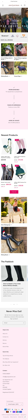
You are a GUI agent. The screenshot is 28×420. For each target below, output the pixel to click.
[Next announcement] (25, 1)
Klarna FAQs (6, 346)
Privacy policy (6, 416)
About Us (5, 333)
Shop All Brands (7, 40)
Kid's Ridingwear (5, 225)
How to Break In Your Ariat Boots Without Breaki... (12, 284)
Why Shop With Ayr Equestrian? (10, 362)
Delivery (5, 340)
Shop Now (14, 20)
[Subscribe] (23, 323)
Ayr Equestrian (8, 414)
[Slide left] (10, 304)
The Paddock (6, 358)
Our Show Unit (6, 365)
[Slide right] (17, 304)
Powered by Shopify (15, 414)
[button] (2, 5)
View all (14, 191)
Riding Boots (4, 76)
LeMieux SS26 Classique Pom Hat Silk (20, 183)
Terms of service (13, 416)
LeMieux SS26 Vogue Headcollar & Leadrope (5, 157)
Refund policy (23, 414)
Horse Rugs (17, 76)
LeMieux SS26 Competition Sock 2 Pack (19, 157)
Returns (4, 343)
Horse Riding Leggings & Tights (20, 58)
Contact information (22, 416)
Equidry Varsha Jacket (5, 182)
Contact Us (5, 336)
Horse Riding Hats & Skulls (6, 58)
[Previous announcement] (2, 1)
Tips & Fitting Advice (8, 355)
